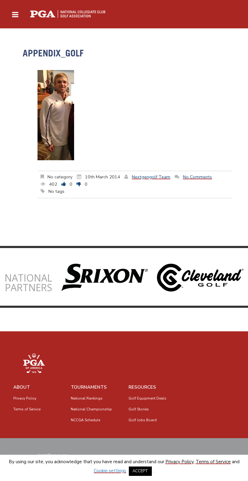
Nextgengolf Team (151, 177)
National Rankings (87, 398)
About (21, 387)
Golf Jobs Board (143, 420)
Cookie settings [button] (110, 471)
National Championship (91, 409)
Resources (142, 387)
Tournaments (89, 387)
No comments (197, 177)
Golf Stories (139, 409)
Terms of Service (27, 409)
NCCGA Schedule (85, 420)
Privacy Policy (24, 398)
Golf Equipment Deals (147, 398)
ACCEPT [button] (140, 471)
